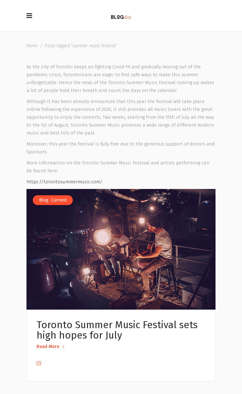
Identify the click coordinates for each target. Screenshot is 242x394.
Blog (44, 200)
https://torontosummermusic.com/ (64, 182)
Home (31, 46)
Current (58, 200)
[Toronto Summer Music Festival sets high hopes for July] (121, 249)
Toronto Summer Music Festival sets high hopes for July (117, 330)
